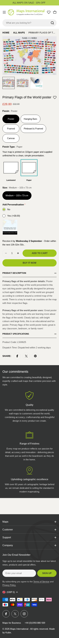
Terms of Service (41, 581)
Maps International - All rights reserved (29, 629)
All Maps (19, 32)
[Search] (52, 23)
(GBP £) (11, 592)
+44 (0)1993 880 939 (35, 623)
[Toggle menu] (4, 12)
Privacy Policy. (9, 585)
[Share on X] (26, 356)
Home (5, 32)
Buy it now (29, 262)
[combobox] (29, 22)
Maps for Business (11, 623)
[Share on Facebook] (17, 356)
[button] (55, 97)
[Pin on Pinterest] (35, 356)
